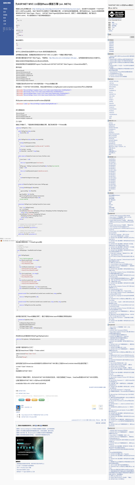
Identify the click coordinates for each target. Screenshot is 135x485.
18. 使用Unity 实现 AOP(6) (115, 476)
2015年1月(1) (112, 176)
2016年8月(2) (112, 165)
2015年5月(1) (112, 175)
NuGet (111, 110)
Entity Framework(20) (114, 134)
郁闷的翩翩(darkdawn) (114, 195)
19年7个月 (114, 24)
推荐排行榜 (112, 428)
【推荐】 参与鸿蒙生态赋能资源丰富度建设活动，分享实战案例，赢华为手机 (35, 431)
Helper (111, 112)
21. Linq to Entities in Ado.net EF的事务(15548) (120, 264)
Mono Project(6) (113, 135)
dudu (110, 206)
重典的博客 (7, 3)
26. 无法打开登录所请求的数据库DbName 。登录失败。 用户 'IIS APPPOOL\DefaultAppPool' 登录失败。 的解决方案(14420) (121, 279)
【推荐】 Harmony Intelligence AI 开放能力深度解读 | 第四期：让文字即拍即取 (35, 429)
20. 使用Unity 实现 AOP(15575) (116, 262)
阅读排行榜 (112, 213)
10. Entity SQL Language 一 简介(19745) (119, 234)
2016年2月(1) (112, 168)
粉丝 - (24, 407)
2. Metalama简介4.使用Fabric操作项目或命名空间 (121, 59)
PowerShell (112, 109)
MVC (25, 393)
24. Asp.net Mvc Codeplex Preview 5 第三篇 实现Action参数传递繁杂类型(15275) (121, 272)
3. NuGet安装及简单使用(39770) (117, 218)
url (110, 116)
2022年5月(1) (112, 159)
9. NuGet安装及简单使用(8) (115, 452)
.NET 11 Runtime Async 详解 (24, 467)
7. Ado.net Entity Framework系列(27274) (119, 226)
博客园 (5, 9)
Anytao (110, 201)
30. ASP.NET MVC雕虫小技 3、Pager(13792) (120, 291)
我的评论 (111, 44)
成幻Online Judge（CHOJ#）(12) (117, 146)
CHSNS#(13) (112, 129)
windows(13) (112, 143)
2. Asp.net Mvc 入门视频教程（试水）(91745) (120, 217)
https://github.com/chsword (115, 18)
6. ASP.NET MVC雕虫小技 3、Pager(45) (119, 336)
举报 (105, 420)
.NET (111, 83)
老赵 (110, 203)
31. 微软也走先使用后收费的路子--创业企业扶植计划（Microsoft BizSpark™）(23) (122, 398)
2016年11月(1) (112, 164)
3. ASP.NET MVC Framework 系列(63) (118, 330)
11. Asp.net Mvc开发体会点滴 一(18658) (119, 236)
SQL (111, 98)
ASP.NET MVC (22, 391)
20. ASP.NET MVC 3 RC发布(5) (116, 479)
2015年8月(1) (112, 171)
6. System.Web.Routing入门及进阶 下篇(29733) (121, 225)
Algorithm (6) (112, 124)
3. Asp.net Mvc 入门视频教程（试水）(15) (119, 435)
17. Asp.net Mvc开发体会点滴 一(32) (118, 363)
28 (112, 29)
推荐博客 (114, 26)
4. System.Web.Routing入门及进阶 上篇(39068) (121, 220)
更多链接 (111, 51)
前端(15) (111, 149)
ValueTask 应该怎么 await (23, 469)
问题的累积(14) (112, 151)
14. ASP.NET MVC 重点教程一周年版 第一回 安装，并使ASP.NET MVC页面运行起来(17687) (121, 244)
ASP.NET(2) (112, 126)
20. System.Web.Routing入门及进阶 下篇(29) (120, 367)
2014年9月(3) (112, 179)
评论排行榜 (112, 325)
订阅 (4, 24)
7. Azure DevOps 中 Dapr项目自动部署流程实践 (120, 72)
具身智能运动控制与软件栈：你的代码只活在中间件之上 (30, 463)
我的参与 (111, 46)
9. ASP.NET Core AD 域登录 (116, 75)
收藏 (102, 420)
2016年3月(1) (112, 167)
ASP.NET (21, 393)
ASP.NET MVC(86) (113, 127)
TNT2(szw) (111, 197)
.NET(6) (111, 123)
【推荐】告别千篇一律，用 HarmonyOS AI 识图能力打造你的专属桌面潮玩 (34, 432)
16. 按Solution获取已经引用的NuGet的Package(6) (121, 469)
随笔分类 (111, 121)
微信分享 (41, 400)
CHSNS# (112, 90)
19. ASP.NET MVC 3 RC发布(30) (117, 366)
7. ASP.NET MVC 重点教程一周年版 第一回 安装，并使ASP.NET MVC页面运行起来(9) (122, 446)
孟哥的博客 (111, 208)
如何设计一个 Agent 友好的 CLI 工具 (26, 471)
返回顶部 (103, 423)
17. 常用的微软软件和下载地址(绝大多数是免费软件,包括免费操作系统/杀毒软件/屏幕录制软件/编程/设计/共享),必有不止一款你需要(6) (121, 472)
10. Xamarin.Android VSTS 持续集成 (118, 76)
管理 (4, 21)
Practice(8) (111, 138)
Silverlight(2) (112, 142)
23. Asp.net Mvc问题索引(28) (116, 375)
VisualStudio (113, 114)
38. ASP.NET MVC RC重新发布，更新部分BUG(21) (121, 419)
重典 (22, 405)
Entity (111, 99)
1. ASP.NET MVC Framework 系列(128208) (119, 215)
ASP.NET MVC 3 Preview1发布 (29, 417)
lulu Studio (111, 211)
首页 (4, 12)
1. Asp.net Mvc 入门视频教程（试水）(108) (119, 327)
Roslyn (111, 107)
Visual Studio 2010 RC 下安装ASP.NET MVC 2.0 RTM (34, 415)
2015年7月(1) (112, 173)
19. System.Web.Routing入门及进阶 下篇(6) (120, 477)
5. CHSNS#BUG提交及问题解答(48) (118, 335)
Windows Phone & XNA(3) (115, 145)
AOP (111, 101)
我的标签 (111, 49)
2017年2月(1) (112, 162)
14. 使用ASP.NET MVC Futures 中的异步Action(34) (121, 355)
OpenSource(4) (113, 137)
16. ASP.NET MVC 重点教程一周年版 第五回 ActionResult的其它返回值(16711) (121, 250)
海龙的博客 (111, 198)
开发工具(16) (112, 148)
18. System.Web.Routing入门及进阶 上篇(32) (120, 364)
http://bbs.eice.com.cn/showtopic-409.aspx (63, 58)
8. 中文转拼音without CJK (115, 73)
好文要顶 (21, 400)
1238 (113, 27)
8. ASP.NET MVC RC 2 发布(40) (117, 339)
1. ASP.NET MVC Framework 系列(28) (118, 430)
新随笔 (5, 15)
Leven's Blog (112, 209)
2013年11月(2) (112, 185)
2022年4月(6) (112, 160)
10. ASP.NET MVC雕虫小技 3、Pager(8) (119, 454)
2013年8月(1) (112, 189)
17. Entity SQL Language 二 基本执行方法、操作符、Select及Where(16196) (121, 254)
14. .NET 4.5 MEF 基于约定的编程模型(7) (119, 465)
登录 (36, 425)
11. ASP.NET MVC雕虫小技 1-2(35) (117, 347)
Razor (27, 393)
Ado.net (112, 96)
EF (111, 92)
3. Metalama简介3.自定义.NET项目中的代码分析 (121, 61)
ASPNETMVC (113, 85)
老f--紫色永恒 (112, 200)
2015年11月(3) (112, 170)
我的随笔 (111, 42)
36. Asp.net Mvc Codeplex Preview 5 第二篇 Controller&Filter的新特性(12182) (121, 308)
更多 (110, 118)
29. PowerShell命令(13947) (116, 289)
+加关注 (18, 412)
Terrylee (111, 204)
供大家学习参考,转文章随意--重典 (97, 387)
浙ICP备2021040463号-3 (26, 240)
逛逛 (41, 425)
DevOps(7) (111, 132)
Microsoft (112, 86)
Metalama (112, 105)
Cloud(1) (111, 131)
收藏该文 (34, 400)
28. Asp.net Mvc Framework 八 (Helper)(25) (119, 389)
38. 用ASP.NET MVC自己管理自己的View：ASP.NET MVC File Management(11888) (121, 315)
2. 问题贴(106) (112, 328)
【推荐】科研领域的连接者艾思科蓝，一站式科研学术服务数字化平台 (33, 434)
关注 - (29, 407)
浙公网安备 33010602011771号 (10, 240)
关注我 (28, 400)
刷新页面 (98, 423)
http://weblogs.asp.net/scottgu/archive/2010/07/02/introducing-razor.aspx (56, 9)
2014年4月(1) (112, 182)
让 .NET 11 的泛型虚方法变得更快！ (26, 465)
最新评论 (111, 47)
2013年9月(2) (112, 187)
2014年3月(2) (112, 184)
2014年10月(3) (112, 178)
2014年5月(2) (112, 181)
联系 (4, 18)
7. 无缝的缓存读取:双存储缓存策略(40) (118, 338)
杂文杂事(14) (112, 152)
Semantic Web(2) (113, 140)
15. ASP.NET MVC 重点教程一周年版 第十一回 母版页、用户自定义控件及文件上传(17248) (121, 247)
